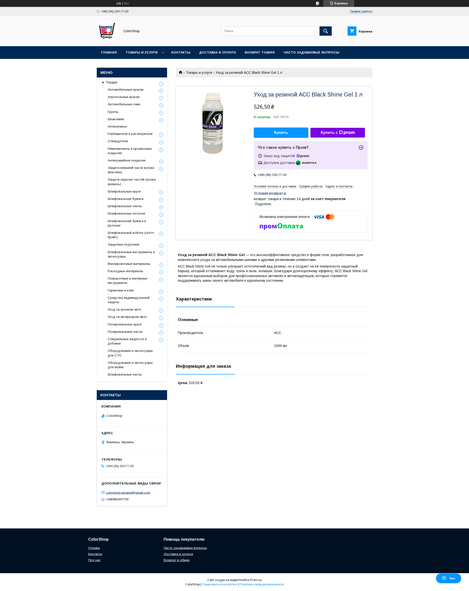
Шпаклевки (116, 119)
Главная (109, 52)
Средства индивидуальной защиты (128, 300)
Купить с (329, 132)
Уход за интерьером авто (127, 317)
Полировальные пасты (125, 331)
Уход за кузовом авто (124, 309)
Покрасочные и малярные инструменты (127, 281)
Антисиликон (117, 126)
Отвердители (118, 141)
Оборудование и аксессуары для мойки (130, 365)
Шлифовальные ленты (125, 206)
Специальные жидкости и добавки (127, 341)
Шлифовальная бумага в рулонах (127, 223)
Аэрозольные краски (123, 97)
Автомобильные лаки (124, 104)
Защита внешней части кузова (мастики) (131, 170)
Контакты (180, 52)
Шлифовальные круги (124, 191)
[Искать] (326, 31)
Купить (281, 132)
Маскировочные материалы (129, 264)
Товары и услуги (142, 52)
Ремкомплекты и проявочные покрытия (130, 151)
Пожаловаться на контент (219, 584)
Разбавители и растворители (130, 134)
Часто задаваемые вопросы (311, 52)
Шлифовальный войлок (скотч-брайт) (131, 235)
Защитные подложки (123, 244)
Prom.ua (256, 580)
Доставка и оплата (217, 52)
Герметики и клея (121, 290)
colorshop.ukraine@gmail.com (128, 492)
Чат (452, 578)
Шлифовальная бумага (125, 199)
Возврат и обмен (177, 560)
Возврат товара (260, 52)
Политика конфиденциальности (262, 584)
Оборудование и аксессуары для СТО (130, 353)
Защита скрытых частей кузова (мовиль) (132, 182)
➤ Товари (109, 82)
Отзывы (94, 548)
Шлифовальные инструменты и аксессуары (131, 254)
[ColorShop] (107, 40)
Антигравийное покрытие (127, 160)
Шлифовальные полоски (126, 213)
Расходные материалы (125, 271)
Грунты (113, 112)
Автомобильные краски (125, 89)
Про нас (94, 560)
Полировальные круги (124, 324)
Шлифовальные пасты (125, 374)
